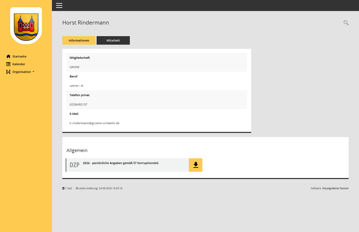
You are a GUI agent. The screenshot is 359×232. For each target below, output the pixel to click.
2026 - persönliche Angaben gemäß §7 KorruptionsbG (121, 163)
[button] (26, 72)
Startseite (19, 56)
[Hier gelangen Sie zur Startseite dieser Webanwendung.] (26, 25)
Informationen (79, 40)
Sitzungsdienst (335, 188)
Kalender (18, 64)
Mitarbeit (113, 40)
